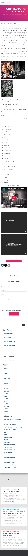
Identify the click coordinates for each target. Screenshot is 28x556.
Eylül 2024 (6, 383)
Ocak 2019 (6, 401)
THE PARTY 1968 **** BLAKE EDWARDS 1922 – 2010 (11, 492)
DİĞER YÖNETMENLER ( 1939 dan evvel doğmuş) (14, 427)
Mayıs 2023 (6, 386)
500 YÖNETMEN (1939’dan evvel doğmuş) (12, 419)
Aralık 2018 (6, 403)
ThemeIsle (17, 552)
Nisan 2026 (6, 370)
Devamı (13, 501)
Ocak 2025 (6, 381)
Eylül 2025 (6, 376)
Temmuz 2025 (7, 378)
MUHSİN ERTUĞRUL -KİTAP (9, 444)
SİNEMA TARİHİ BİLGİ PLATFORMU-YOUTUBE (13, 460)
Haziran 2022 (6, 388)
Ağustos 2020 (6, 391)
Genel (5, 432)
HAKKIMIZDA (6, 434)
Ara (3, 322)
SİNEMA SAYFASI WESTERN (9, 345)
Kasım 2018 (6, 406)
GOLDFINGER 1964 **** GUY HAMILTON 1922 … (11, 534)
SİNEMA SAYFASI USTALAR (9, 337)
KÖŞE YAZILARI (7, 442)
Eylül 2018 (6, 408)
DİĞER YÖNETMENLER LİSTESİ (10, 429)
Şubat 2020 (6, 393)
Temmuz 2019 (7, 396)
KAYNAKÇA (6, 439)
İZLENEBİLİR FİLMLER (8, 437)
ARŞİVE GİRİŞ (6, 422)
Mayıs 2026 (6, 368)
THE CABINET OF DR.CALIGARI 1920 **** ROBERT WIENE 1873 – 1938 (14, 512)
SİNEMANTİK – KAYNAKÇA (9, 462)
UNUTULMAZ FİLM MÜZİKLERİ (10, 465)
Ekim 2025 (6, 373)
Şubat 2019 (6, 398)
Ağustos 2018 (6, 411)
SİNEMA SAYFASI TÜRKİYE (9, 333)
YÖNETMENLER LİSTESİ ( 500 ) (10, 467)
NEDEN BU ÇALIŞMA (8, 447)
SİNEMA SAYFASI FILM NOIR (9, 341)
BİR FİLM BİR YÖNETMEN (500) (10, 424)
